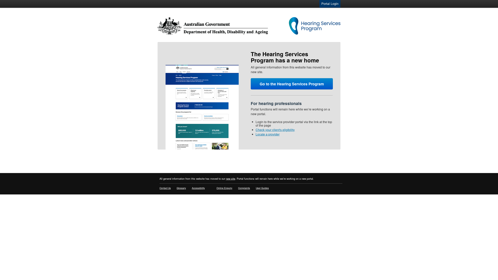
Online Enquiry (224, 188)
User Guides (262, 188)
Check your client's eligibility (275, 130)
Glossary (181, 188)
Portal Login (329, 3)
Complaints (244, 188)
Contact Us (165, 188)
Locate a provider (268, 134)
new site (230, 178)
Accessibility (198, 188)
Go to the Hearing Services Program (292, 84)
